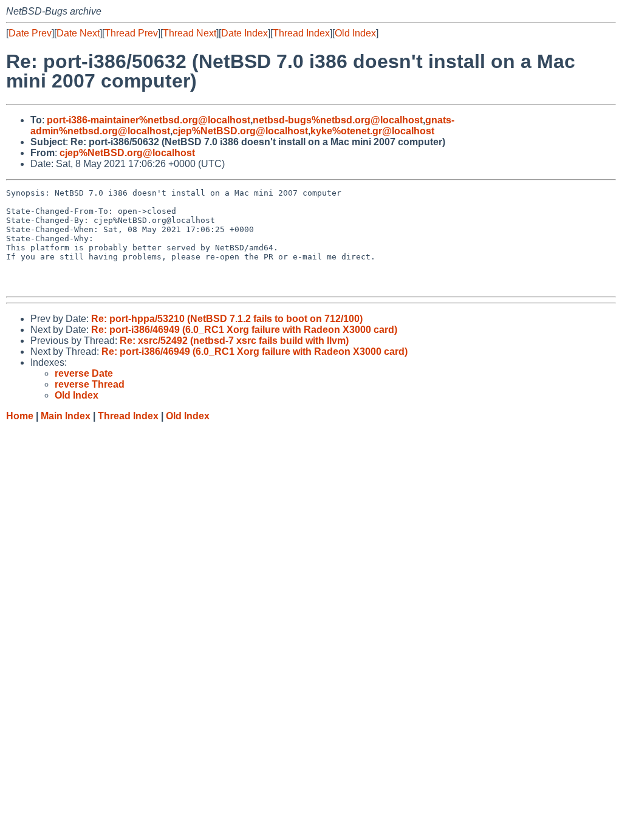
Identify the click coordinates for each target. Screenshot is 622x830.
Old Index (355, 33)
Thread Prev (131, 33)
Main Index (66, 416)
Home (19, 416)
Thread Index (301, 33)
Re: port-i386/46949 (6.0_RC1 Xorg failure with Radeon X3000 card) (244, 329)
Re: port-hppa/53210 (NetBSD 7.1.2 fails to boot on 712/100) (227, 319)
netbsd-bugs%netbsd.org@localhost (338, 120)
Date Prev (30, 33)
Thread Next (189, 33)
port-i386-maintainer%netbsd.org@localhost (148, 120)
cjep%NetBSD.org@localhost (240, 131)
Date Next (78, 33)
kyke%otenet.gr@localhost (372, 131)
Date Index (244, 33)
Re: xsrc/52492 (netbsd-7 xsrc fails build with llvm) (234, 340)
